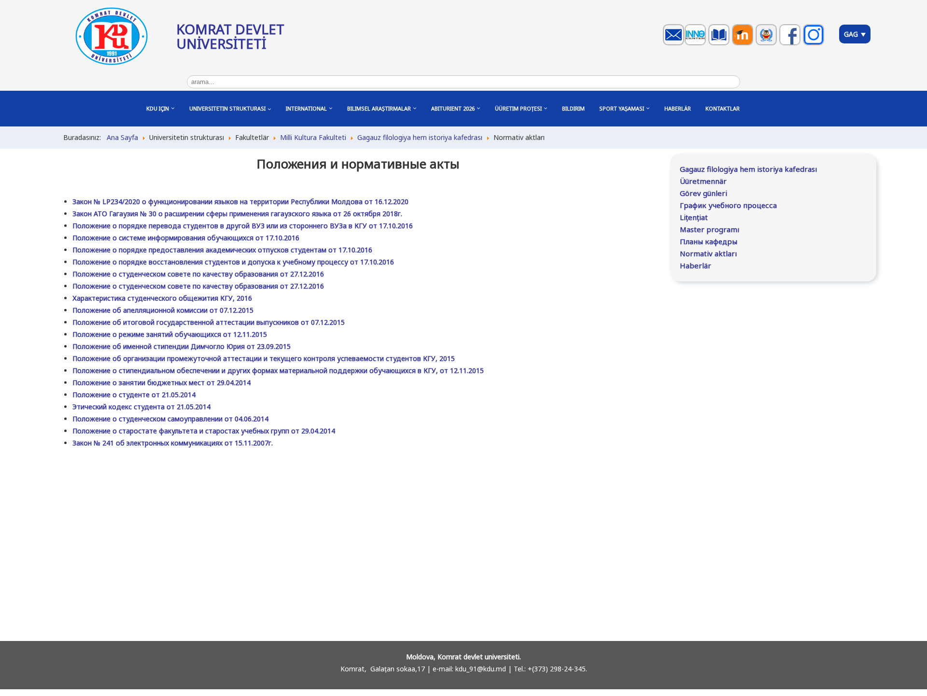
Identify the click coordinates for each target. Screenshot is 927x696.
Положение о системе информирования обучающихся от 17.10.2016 (185, 237)
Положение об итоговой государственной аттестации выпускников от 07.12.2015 (208, 322)
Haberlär (695, 265)
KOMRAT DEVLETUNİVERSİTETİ (230, 36)
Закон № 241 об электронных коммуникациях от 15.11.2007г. (172, 442)
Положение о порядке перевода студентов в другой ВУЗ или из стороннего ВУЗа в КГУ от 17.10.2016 (242, 225)
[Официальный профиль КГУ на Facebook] (791, 44)
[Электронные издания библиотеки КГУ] (720, 44)
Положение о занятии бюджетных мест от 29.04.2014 (161, 382)
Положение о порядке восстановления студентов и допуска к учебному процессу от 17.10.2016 (233, 261)
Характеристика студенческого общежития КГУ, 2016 (162, 298)
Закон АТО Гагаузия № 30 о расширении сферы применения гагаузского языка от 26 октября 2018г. (237, 213)
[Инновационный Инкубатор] (696, 44)
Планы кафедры (708, 241)
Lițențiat (694, 217)
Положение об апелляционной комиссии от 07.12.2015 (162, 310)
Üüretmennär (703, 181)
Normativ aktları (708, 253)
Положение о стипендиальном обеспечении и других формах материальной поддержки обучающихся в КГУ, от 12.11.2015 (278, 370)
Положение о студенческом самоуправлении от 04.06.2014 (170, 418)
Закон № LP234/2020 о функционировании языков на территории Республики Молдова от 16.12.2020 (240, 201)
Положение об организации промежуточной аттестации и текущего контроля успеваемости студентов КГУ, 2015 (263, 358)
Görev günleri (703, 193)
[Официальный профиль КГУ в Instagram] (815, 44)
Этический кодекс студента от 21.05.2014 (141, 406)
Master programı (709, 229)
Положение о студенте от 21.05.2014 (134, 394)
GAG (852, 34)
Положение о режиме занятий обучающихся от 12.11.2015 (169, 334)
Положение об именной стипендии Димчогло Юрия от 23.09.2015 (181, 346)
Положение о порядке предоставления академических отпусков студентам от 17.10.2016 (222, 249)
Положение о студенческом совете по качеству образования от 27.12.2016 (198, 273)
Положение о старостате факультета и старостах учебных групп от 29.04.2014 (203, 430)
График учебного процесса (728, 205)
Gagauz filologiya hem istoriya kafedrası (748, 169)
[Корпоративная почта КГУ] (675, 44)
